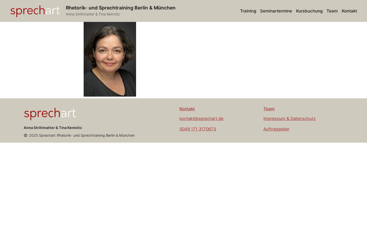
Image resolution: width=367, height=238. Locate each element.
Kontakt (187, 108)
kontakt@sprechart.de (201, 118)
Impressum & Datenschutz (289, 118)
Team (269, 108)
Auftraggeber (276, 128)
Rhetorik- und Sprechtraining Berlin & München (121, 8)
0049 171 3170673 (198, 128)
